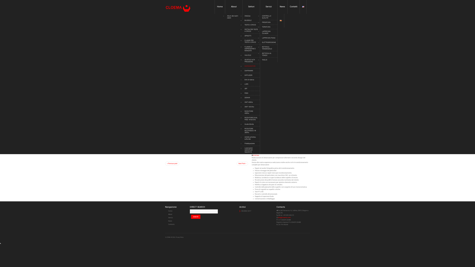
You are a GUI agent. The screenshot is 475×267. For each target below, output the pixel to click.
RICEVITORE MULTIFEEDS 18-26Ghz (250, 130)
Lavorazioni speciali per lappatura (249, 150)
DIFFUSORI (248, 75)
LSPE (246, 84)
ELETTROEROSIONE (269, 42)
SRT (246, 88)
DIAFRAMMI (249, 71)
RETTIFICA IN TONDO (266, 54)
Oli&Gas (247, 16)
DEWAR (247, 98)
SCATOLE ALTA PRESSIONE (250, 61)
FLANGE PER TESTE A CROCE (250, 41)
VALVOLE (248, 55)
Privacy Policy (180, 237)
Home (220, 6)
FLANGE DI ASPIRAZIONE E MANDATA (250, 49)
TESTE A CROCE (250, 25)
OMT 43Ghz (249, 102)
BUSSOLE (248, 20)
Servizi (269, 6)
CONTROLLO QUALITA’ (266, 17)
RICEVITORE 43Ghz (249, 112)
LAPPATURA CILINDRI (266, 32)
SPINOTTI (248, 36)
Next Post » (242, 163)
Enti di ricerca (249, 80)
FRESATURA (266, 22)
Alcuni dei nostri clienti (232, 17)
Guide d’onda (249, 124)
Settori (251, 6)
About (234, 6)
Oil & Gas (256, 155)
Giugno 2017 (246, 211)
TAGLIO (264, 60)
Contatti (293, 6)
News (282, 6)
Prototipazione (250, 143)
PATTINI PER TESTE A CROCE (251, 30)
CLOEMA (167, 237)
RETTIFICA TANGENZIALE (267, 48)
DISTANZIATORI (250, 66)
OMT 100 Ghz (249, 107)
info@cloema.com (284, 217)
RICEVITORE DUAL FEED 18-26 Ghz (251, 119)
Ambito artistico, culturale (250, 138)
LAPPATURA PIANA (268, 38)
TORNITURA (266, 27)
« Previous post (172, 163)
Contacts (171, 224)
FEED (246, 93)
